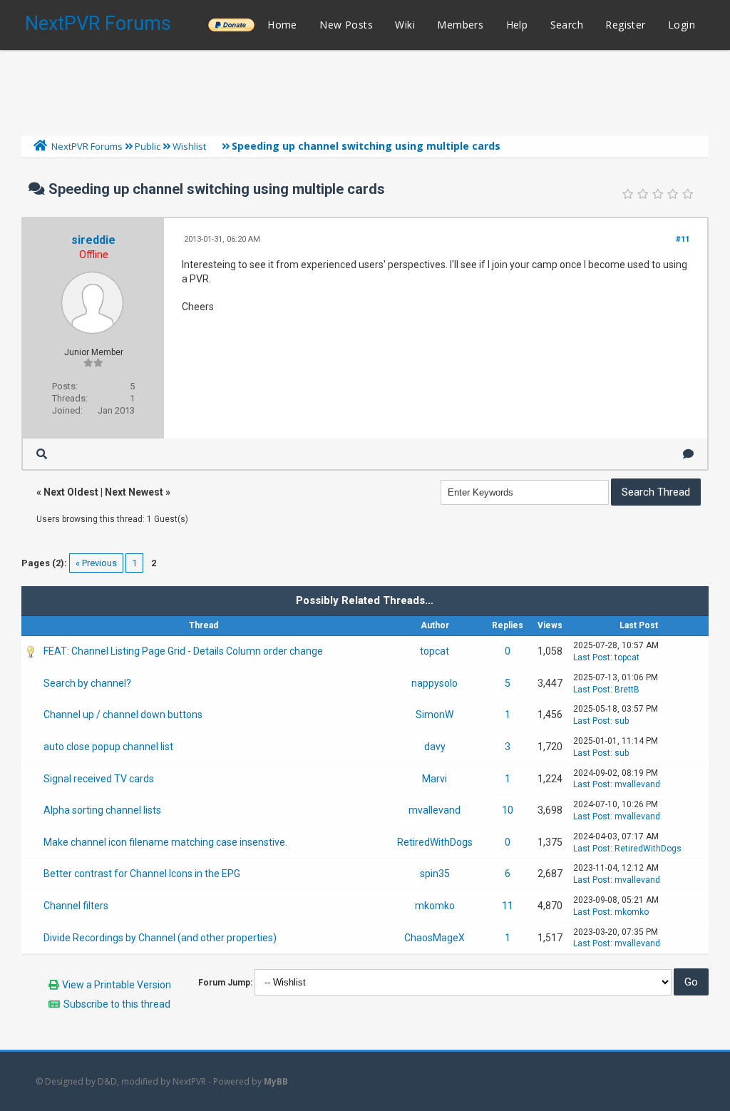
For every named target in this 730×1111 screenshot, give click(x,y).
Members (460, 24)
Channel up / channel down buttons (122, 714)
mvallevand (637, 784)
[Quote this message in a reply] (688, 454)
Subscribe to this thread (116, 1004)
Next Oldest (70, 492)
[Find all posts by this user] (41, 454)
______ (231, 24)
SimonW (434, 714)
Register (625, 24)
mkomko (435, 905)
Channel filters (75, 905)
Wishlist (189, 146)
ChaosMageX (434, 937)
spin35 (435, 873)
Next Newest (134, 492)
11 (507, 905)
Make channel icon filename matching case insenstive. (165, 842)
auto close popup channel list (108, 746)
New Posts (346, 24)
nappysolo (434, 683)
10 (507, 810)
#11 (682, 239)
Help (517, 24)
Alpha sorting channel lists (102, 810)
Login (681, 24)
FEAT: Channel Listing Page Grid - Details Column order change (183, 651)
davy (435, 746)
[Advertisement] (365, 89)
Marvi (434, 778)
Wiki (405, 24)
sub (622, 721)
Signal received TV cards (98, 778)
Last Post (591, 657)
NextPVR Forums (98, 23)
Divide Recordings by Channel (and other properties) (160, 937)
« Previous (96, 563)
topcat (434, 651)
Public (147, 146)
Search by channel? (87, 683)
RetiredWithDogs (435, 842)
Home (282, 24)
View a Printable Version (116, 984)
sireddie (93, 240)
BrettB (627, 690)
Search (566, 24)
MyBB (276, 1081)
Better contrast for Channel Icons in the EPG (141, 873)
